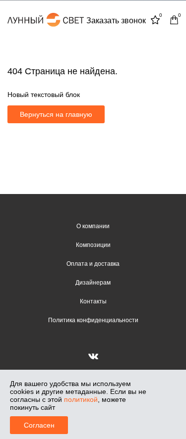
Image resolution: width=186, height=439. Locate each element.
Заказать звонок (116, 20)
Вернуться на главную (56, 114)
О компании (93, 226)
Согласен (39, 425)
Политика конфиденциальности (93, 320)
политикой (81, 399)
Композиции (93, 245)
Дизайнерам (93, 282)
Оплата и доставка (93, 263)
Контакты (93, 301)
